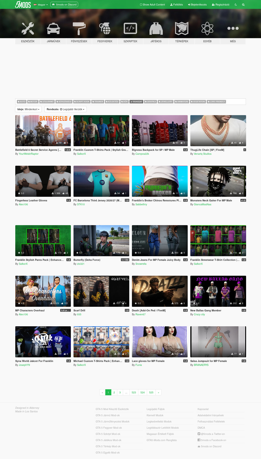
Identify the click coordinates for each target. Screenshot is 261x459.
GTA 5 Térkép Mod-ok (108, 446)
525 (151, 392)
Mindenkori (27, 109)
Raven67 (140, 314)
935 (79, 314)
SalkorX (81, 153)
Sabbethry (141, 204)
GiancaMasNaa (202, 204)
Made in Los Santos (26, 411)
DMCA (201, 427)
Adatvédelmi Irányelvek (211, 415)
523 (134, 392)
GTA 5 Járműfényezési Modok (112, 421)
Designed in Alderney (27, 407)
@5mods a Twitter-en (212, 434)
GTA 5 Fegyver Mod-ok (109, 427)
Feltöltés (178, 4)
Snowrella (140, 263)
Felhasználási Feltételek (211, 421)
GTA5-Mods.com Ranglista (162, 440)
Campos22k (142, 153)
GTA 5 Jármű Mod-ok (108, 415)
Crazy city (199, 314)
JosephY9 (24, 365)
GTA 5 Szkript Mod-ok (108, 434)
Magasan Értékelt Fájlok (160, 434)
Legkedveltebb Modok (159, 421)
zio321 (81, 263)
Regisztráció (222, 4)
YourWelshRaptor (29, 153)
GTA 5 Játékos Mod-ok (108, 440)
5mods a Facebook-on (213, 440)
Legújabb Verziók (65, 109)
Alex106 (23, 204)
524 (142, 392)
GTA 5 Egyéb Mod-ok (108, 452)
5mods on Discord (210, 446)
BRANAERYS (201, 365)
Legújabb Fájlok (156, 409)
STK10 (81, 204)
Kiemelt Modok (155, 415)
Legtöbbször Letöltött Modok (163, 427)
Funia (138, 365)
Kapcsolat (203, 409)
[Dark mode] (236, 4)
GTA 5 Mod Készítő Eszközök (112, 409)
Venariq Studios (202, 153)
